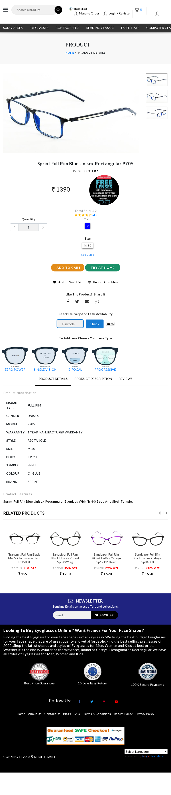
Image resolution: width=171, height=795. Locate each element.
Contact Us (52, 714)
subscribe (104, 615)
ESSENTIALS (130, 28)
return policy (123, 714)
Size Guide (87, 254)
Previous (10, 115)
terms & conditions (97, 714)
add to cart (69, 267)
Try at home (103, 267)
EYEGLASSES (39, 28)
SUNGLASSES (13, 28)
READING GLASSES (100, 28)
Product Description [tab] (93, 378)
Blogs (67, 714)
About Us (34, 714)
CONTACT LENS (67, 28)
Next (132, 115)
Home (69, 52)
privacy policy (144, 714)
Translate (156, 756)
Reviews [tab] (125, 378)
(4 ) (94, 215)
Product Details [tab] (53, 378)
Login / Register (119, 13)
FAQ (77, 714)
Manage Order (88, 13)
